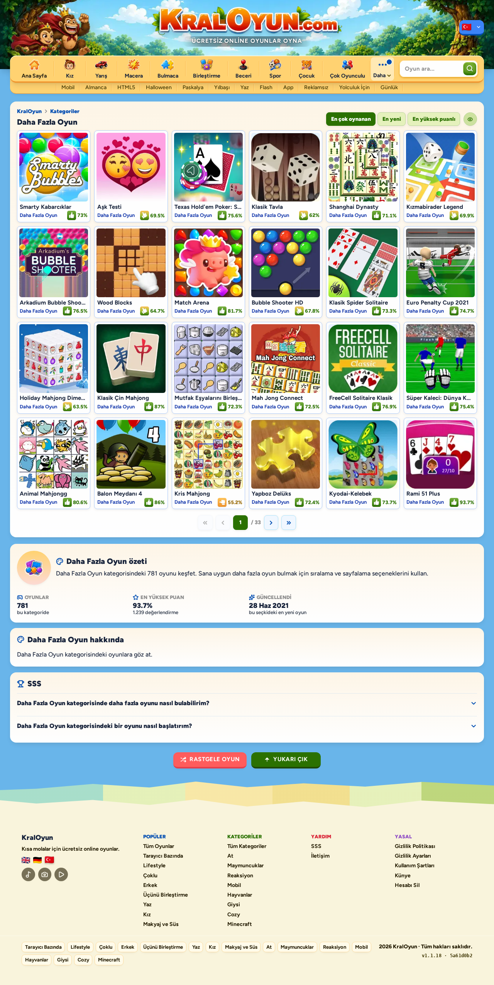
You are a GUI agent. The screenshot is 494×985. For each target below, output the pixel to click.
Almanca (96, 87)
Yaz (244, 87)
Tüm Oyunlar (158, 846)
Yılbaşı (222, 87)
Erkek (150, 885)
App (288, 87)
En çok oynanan (351, 119)
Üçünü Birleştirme (165, 895)
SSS (316, 846)
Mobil (67, 87)
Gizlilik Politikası (415, 846)
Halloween (159, 87)
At (230, 856)
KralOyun (29, 111)
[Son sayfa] (288, 522)
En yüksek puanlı (434, 119)
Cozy (233, 915)
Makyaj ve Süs (161, 924)
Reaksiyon (240, 876)
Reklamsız (316, 87)
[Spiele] (37, 860)
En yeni (391, 119)
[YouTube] (61, 874)
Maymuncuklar (245, 866)
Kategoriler (65, 111)
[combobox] (430, 69)
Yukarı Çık (290, 759)
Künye (403, 876)
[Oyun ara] (469, 68)
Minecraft (239, 924)
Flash (266, 87)
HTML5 (126, 87)
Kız (147, 915)
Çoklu (150, 876)
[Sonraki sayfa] (271, 522)
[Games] (26, 860)
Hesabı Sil (407, 885)
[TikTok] (28, 874)
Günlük (389, 87)
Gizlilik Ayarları (413, 856)
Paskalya (193, 87)
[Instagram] (45, 874)
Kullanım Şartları (415, 866)
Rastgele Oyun (214, 759)
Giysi (233, 905)
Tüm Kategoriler (246, 846)
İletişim (320, 856)
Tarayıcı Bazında (163, 856)
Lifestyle (154, 866)
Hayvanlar (239, 895)
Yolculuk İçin (354, 87)
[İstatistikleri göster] (470, 119)
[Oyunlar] (471, 28)
